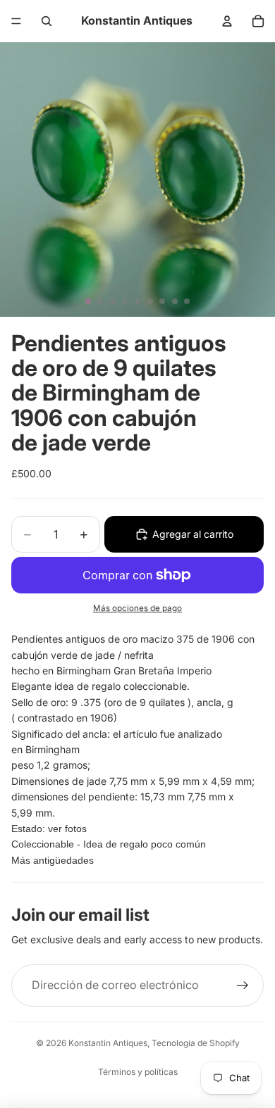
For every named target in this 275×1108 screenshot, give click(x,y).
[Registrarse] (242, 985)
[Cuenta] (227, 21)
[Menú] (16, 21)
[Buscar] (46, 21)
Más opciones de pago (137, 608)
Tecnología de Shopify (196, 1043)
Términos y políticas (138, 1071)
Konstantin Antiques (107, 1043)
